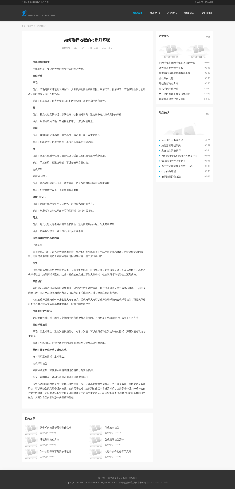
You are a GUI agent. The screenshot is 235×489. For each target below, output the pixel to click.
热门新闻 (207, 13)
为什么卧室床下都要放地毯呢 (55, 451)
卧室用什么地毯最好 (172, 140)
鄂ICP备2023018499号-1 (158, 482)
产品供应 (172, 13)
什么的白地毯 (112, 427)
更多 (208, 37)
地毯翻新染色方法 (49, 439)
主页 (23, 26)
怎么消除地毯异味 (114, 439)
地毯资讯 (155, 13)
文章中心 (31, 26)
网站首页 (138, 13)
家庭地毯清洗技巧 (171, 150)
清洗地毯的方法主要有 (171, 68)
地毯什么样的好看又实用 (118, 451)
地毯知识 (189, 13)
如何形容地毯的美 (171, 145)
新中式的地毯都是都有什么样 (55, 427)
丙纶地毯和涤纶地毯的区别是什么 (177, 62)
